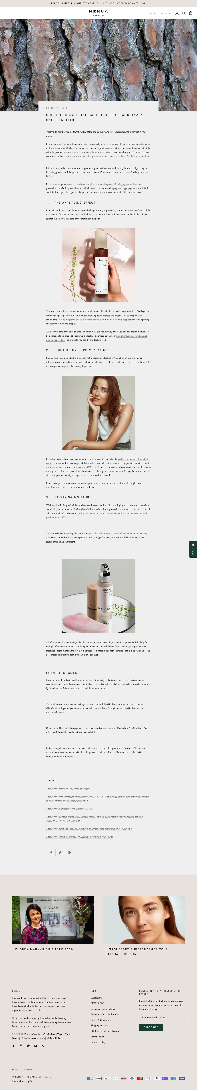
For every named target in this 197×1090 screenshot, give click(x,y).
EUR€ (150, 13)
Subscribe (151, 1027)
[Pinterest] (28, 1045)
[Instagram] (21, 1045)
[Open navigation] (6, 13)
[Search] (184, 13)
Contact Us (96, 997)
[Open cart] (190, 13)
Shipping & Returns (100, 1025)
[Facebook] (13, 1045)
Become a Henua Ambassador (105, 1014)
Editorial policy (98, 1042)
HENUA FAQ (97, 1003)
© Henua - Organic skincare (31, 1077)
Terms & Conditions (101, 1019)
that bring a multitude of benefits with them (104, 156)
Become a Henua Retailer (103, 1008)
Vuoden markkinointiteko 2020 (44, 949)
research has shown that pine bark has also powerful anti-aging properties (101, 184)
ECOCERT (17, 1034)
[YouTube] (35, 1045)
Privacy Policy (97, 1036)
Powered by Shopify (22, 1081)
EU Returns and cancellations (105, 1031)
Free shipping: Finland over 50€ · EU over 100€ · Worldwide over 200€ (98, 3)
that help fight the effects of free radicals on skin (81, 319)
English (164, 13)
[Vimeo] (43, 1045)
